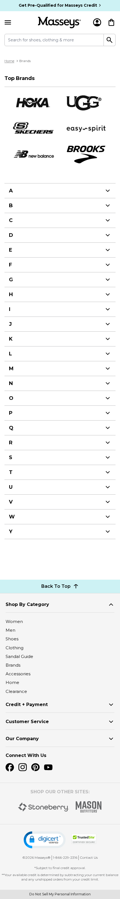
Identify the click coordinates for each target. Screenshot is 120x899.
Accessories (18, 673)
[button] (45, 840)
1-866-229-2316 (65, 857)
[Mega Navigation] (7, 22)
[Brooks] (86, 154)
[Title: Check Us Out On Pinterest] (35, 767)
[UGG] (86, 102)
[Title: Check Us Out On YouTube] (48, 767)
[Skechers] (33, 128)
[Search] (110, 40)
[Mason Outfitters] (88, 807)
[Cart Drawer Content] (111, 22)
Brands (13, 665)
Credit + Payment (27, 704)
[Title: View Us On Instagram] (22, 767)
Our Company (22, 738)
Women (14, 621)
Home (9, 61)
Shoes (12, 638)
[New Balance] (33, 154)
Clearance (16, 691)
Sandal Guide (19, 656)
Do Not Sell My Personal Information (60, 894)
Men (10, 630)
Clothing (14, 647)
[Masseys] (59, 22)
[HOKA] (33, 102)
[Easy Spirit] (86, 128)
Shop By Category (27, 604)
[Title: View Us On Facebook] (10, 767)
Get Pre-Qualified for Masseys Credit (58, 5)
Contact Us (89, 857)
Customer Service (27, 721)
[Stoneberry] (43, 807)
